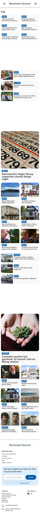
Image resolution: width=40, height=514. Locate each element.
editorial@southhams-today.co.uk (13, 509)
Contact (4, 456)
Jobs (3, 460)
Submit (31, 477)
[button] (4, 3)
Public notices (7, 463)
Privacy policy (6, 458)
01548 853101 (13, 505)
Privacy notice (24, 483)
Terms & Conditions (9, 454)
